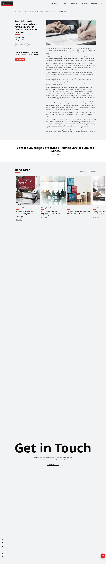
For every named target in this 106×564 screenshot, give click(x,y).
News (29, 44)
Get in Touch (20, 59)
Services (63, 4)
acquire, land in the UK (86, 59)
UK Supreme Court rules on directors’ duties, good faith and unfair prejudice (52, 213)
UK (42, 208)
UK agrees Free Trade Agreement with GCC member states (78, 212)
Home (16, 11)
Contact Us (93, 4)
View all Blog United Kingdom (88, 171)
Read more (19, 219)
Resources (84, 4)
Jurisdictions (73, 4)
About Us (54, 4)
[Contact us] (103, 555)
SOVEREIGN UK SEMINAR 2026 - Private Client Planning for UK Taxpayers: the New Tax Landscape (26, 214)
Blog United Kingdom (30, 11)
